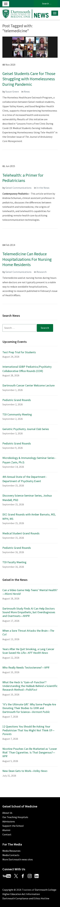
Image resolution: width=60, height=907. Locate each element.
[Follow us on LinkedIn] (38, 875)
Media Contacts (10, 855)
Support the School (13, 825)
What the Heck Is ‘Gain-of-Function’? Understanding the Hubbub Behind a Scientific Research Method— (29, 686)
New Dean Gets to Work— (24, 771)
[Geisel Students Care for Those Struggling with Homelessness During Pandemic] (30, 46)
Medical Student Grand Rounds (21, 533)
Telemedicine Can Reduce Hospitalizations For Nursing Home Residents (27, 259)
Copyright (7, 889)
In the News (42, 187)
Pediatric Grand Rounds (16, 400)
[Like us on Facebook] (24, 875)
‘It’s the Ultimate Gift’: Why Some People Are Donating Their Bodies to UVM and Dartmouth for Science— (29, 708)
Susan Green (12, 91)
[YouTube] (8, 875)
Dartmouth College (45, 889)
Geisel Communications (18, 187)
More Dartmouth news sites (17, 859)
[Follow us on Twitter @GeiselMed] (17, 875)
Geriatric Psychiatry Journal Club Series (25, 429)
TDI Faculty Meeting (14, 562)
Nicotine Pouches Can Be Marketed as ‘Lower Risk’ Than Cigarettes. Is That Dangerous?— (29, 752)
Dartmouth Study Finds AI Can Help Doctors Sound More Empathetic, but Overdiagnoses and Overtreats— (28, 612)
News (27, 91)
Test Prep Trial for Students (19, 352)
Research (41, 271)
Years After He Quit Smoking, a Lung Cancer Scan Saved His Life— (28, 651)
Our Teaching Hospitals (15, 817)
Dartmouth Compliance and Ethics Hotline (25, 898)
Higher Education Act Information (21, 894)
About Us (7, 812)
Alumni (6, 830)
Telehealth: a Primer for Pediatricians (22, 177)
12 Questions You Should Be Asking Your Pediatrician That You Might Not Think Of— (28, 730)
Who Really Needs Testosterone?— (25, 667)
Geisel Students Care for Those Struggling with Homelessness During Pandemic (28, 79)
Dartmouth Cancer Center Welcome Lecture (28, 385)
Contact (6, 834)
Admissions (8, 821)
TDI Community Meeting (17, 414)
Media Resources (11, 850)
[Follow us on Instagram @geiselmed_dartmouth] (31, 875)
